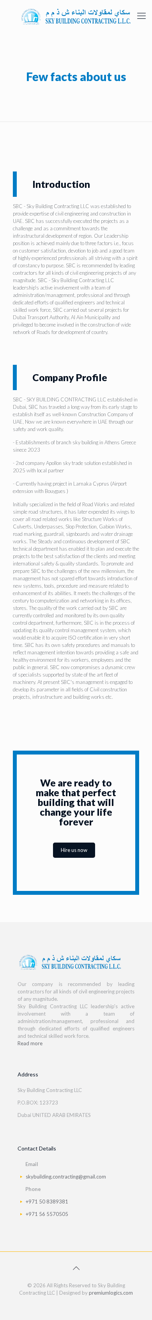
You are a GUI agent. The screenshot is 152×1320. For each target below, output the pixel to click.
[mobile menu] (141, 15)
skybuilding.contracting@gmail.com (66, 1176)
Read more (30, 1043)
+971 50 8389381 (47, 1201)
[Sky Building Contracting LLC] (76, 15)
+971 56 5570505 (47, 1214)
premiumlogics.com (111, 1293)
